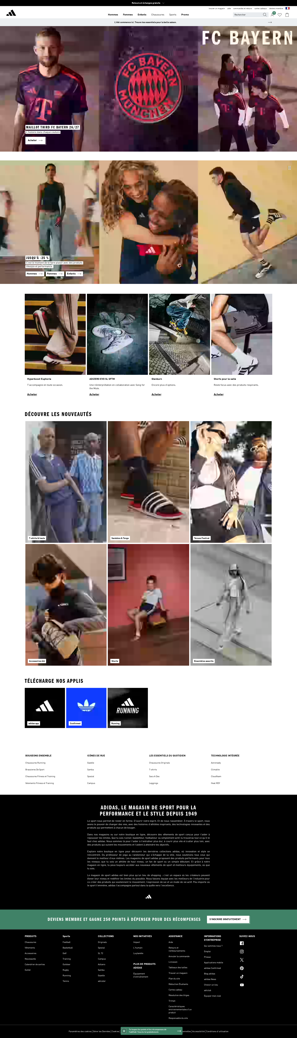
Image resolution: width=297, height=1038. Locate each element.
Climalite (215, 770)
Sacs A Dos (154, 776)
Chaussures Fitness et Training (40, 776)
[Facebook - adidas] (255, 944)
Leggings (153, 783)
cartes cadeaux (260, 9)
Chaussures (157, 15)
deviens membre (276, 9)
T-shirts (153, 770)
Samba (90, 770)
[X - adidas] (255, 960)
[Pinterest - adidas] (255, 969)
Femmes (128, 15)
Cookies (115, 1031)
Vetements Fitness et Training (39, 783)
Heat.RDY (215, 783)
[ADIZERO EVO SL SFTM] (117, 346)
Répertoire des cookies (131, 1031)
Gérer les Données (101, 1031)
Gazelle (90, 763)
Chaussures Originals (159, 763)
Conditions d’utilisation (217, 1031)
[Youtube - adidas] (255, 985)
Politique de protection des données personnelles (167, 1031)
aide (229, 9)
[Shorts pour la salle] (241, 346)
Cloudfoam (216, 776)
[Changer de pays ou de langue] (287, 8)
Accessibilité (198, 1031)
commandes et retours (242, 9)
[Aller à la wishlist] (279, 15)
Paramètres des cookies (80, 1031)
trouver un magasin (217, 9)
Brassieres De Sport (34, 770)
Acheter (32, 394)
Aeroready (216, 763)
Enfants (142, 15)
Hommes (113, 15)
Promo (185, 15)
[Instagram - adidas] (255, 952)
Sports (172, 15)
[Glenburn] (179, 346)
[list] (148, 346)
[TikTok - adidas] (255, 977)
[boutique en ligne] (11, 13)
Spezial (90, 776)
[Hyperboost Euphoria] (55, 346)
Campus (91, 783)
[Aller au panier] (287, 15)
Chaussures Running (35, 763)
